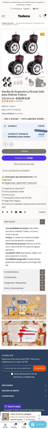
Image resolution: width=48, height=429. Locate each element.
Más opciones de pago (24, 164)
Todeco (12, 106)
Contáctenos (17, 9)
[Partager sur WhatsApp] (25, 212)
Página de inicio (8, 23)
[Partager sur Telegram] (16, 212)
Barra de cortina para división (22, 417)
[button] (7, 101)
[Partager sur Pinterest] (12, 212)
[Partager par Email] (20, 212)
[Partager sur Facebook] (3, 212)
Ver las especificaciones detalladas (16, 170)
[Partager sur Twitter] (7, 212)
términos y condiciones (23, 377)
